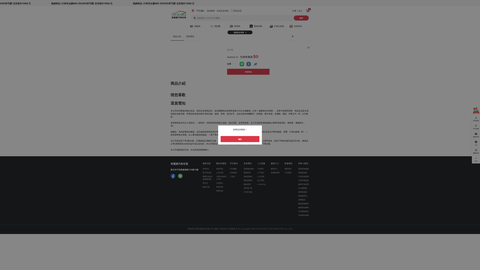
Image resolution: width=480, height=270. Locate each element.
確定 (240, 139)
